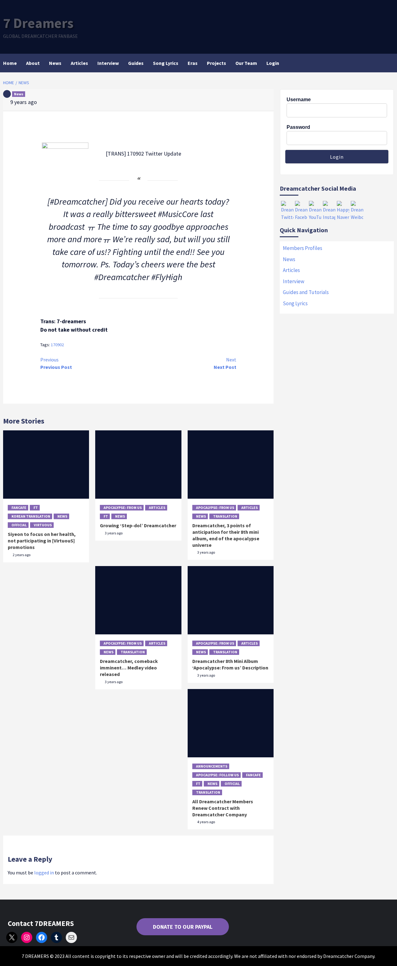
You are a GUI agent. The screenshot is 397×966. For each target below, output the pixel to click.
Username (299, 99)
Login (272, 63)
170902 (57, 344)
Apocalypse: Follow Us (217, 775)
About (33, 63)
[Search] (390, 63)
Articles (79, 63)
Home (10, 63)
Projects (216, 63)
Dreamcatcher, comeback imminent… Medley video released (129, 667)
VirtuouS (43, 525)
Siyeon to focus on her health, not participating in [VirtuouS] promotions (42, 540)
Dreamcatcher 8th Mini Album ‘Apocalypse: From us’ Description (230, 664)
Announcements (211, 766)
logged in (44, 872)
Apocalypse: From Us (123, 507)
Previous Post (56, 363)
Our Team (246, 63)
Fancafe (18, 507)
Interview (108, 63)
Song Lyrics (165, 63)
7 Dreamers (38, 23)
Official (19, 525)
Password (298, 127)
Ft (35, 507)
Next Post (225, 363)
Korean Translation (30, 516)
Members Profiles (302, 248)
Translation (225, 516)
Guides (136, 63)
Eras (193, 63)
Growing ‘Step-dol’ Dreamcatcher (138, 525)
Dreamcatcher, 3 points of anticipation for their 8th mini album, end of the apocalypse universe (225, 535)
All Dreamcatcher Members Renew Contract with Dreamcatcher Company (222, 808)
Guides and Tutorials (306, 292)
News (55, 63)
